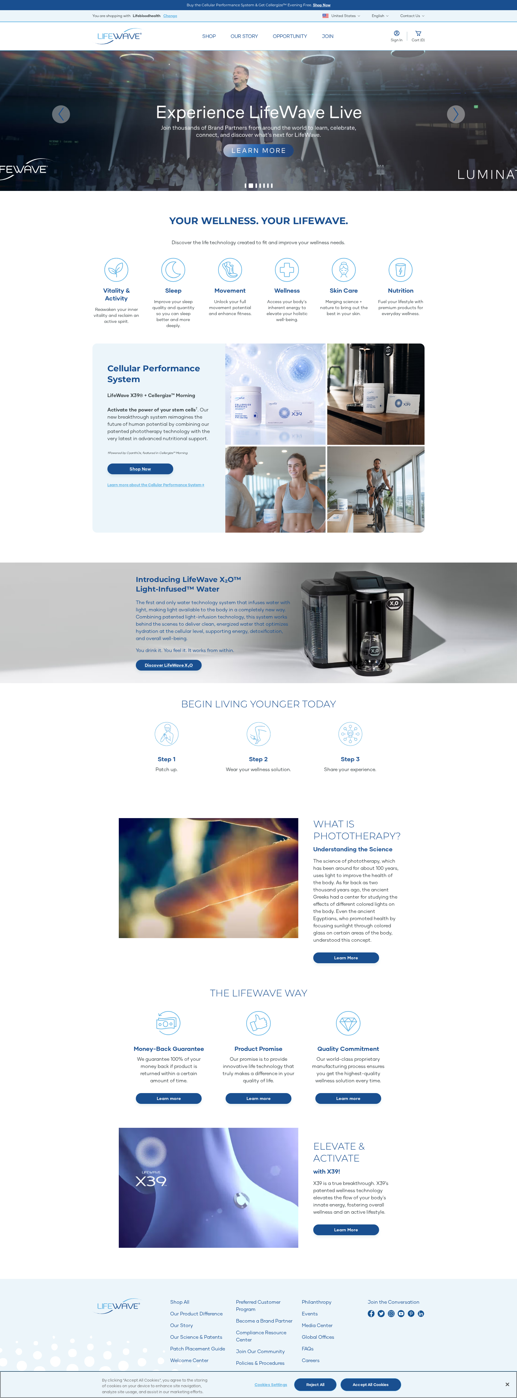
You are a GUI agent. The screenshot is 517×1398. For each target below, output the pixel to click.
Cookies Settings (271, 1384)
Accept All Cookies (371, 1384)
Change (170, 15)
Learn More (346, 957)
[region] (258, 1384)
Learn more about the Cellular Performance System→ (155, 485)
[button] (61, 114)
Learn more (169, 1098)
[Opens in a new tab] (371, 1313)
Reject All (315, 1384)
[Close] (507, 1384)
